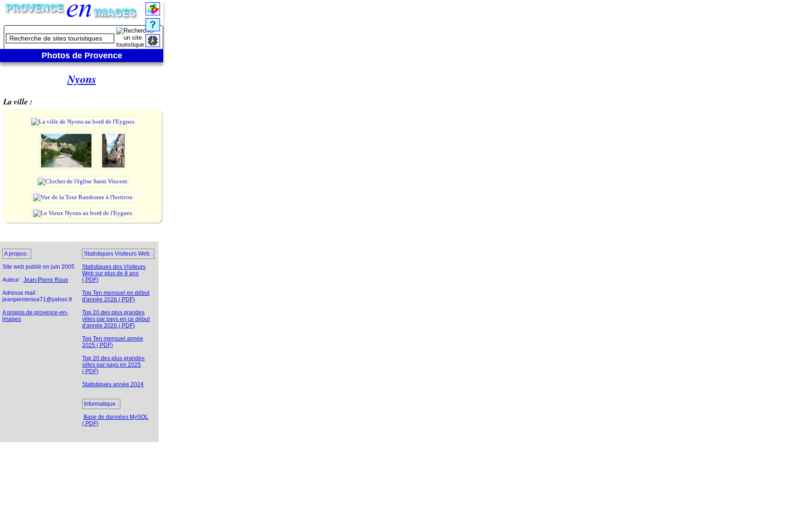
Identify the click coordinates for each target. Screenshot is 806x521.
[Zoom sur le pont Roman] (66, 168)
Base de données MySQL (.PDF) (115, 420)
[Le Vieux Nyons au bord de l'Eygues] (82, 212)
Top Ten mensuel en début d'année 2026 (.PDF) (115, 296)
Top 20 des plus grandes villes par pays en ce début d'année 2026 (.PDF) (116, 319)
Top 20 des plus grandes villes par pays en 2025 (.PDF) (113, 365)
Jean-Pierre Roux (45, 280)
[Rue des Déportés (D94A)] (113, 168)
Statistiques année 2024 (113, 384)
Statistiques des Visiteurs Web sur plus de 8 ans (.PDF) (114, 273)
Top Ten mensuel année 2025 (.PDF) (112, 341)
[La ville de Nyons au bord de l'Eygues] (83, 121)
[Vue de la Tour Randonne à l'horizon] (82, 197)
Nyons (81, 79)
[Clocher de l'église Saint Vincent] (82, 181)
